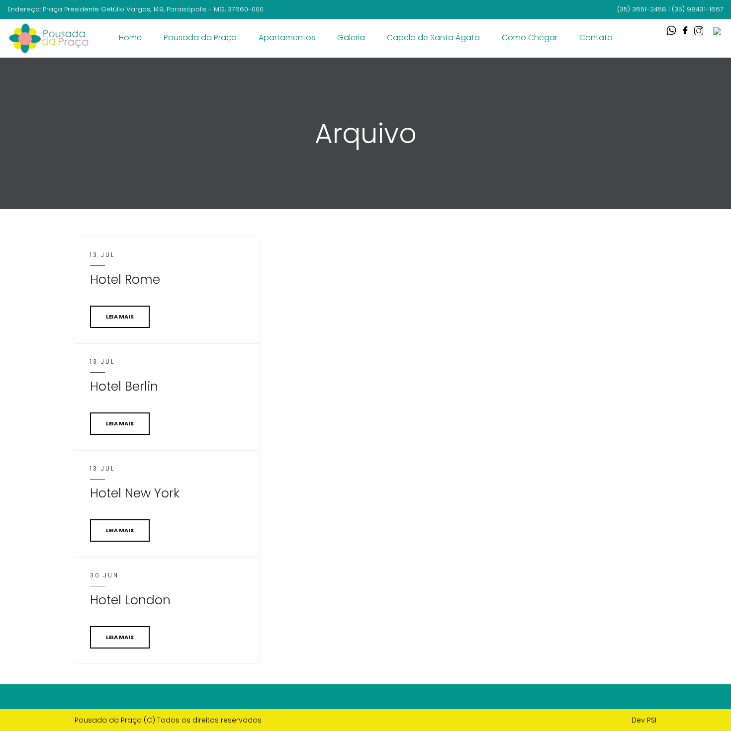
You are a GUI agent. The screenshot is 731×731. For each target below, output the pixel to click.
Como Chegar (529, 37)
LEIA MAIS (120, 317)
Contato (596, 37)
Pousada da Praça (200, 37)
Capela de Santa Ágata (433, 37)
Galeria (351, 37)
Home (130, 37)
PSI (651, 720)
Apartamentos (287, 37)
